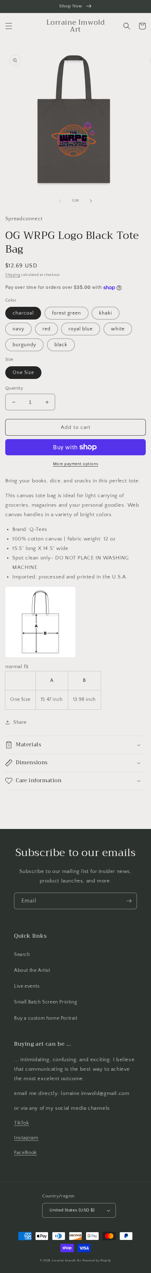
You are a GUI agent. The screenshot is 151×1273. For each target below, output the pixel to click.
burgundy (24, 345)
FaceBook (25, 1152)
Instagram (26, 1138)
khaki (105, 313)
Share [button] (20, 722)
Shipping (12, 275)
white (118, 329)
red (46, 329)
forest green (66, 313)
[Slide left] (60, 201)
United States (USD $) (72, 1210)
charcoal (23, 313)
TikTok (21, 1123)
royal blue (80, 329)
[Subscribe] (129, 901)
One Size (23, 372)
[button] (9, 26)
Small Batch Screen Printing (45, 1002)
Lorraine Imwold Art (66, 1260)
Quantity (14, 388)
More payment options (75, 464)
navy (18, 329)
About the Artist (32, 970)
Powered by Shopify (97, 1260)
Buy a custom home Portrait (46, 1018)
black (60, 345)
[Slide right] (91, 201)
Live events (27, 986)
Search (22, 954)
